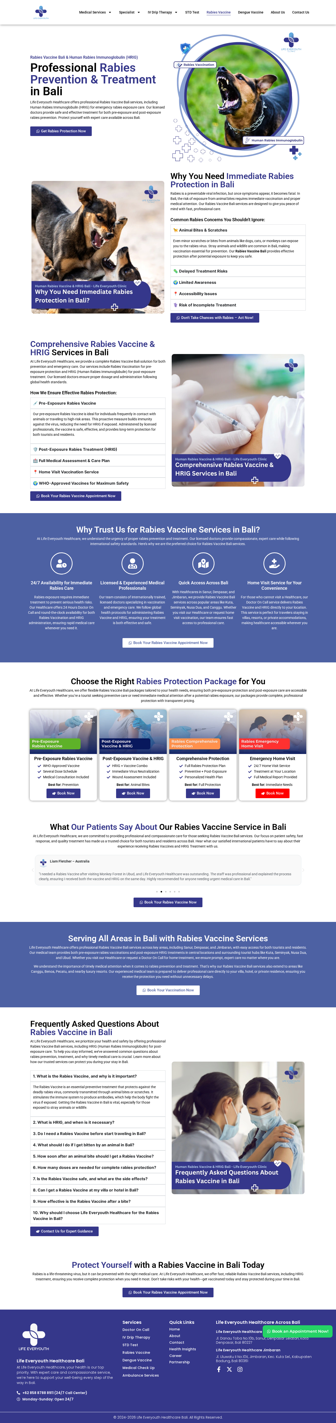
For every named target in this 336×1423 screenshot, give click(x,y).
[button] (32, 870)
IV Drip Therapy (160, 12)
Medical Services (92, 12)
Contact (176, 1343)
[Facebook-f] (219, 1369)
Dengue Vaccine (250, 12)
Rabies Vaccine (219, 12)
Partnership (179, 1362)
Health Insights (182, 1349)
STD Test (192, 12)
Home (174, 1329)
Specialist (127, 12)
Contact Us (300, 12)
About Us (278, 12)
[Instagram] (240, 1369)
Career (175, 1356)
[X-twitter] (229, 1369)
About (174, 1336)
